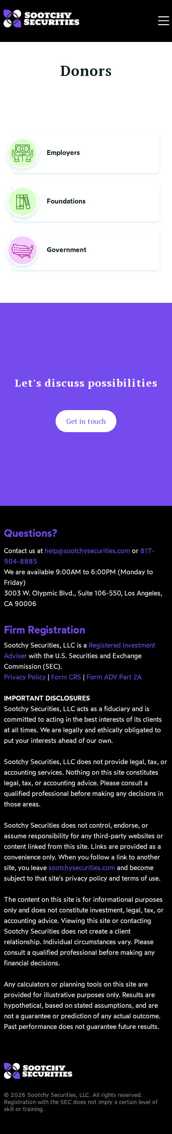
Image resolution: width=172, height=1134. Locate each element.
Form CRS (66, 677)
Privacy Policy (25, 677)
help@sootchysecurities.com (87, 551)
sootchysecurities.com (82, 868)
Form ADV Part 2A (114, 677)
